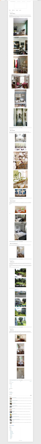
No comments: (17, 127)
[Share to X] (21, 241)
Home (10, 10)
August (10, 437)
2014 (10, 428)
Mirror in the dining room (13, 243)
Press (20, 10)
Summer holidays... (13, 13)
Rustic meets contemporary (14, 397)
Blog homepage (2, 2)
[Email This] (20, 241)
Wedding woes (12, 261)
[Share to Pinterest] (22, 241)
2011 (10, 430)
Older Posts (31, 381)
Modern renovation (13, 408)
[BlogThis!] (20, 127)
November (11, 435)
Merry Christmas (12, 130)
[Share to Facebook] (21, 127)
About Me (13, 10)
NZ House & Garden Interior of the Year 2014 (15, 416)
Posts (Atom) (12, 382)
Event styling (11, 393)
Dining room (12, 329)
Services (17, 10)
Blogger (21, 440)
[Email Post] (19, 241)
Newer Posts (10, 381)
